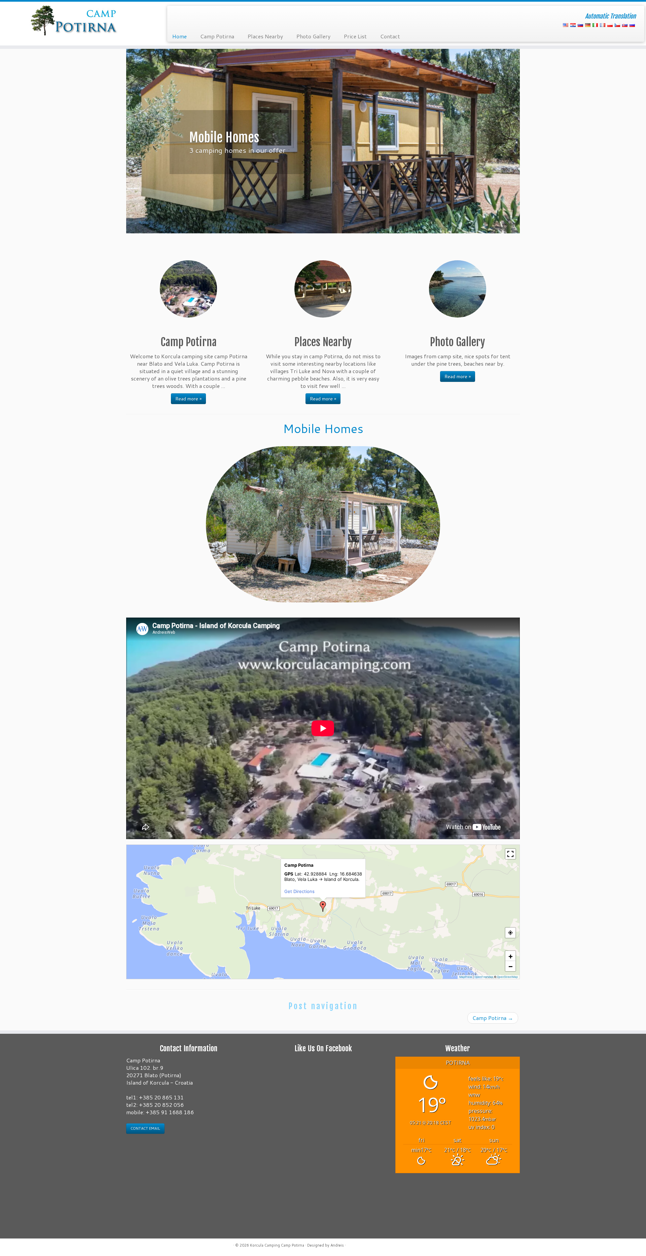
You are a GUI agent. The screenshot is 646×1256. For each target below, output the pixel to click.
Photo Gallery (313, 36)
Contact (390, 36)
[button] (323, 906)
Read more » (188, 398)
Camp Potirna (217, 36)
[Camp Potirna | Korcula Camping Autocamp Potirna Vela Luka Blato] (74, 20)
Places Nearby (265, 36)
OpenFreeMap (483, 977)
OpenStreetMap (507, 977)
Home (179, 36)
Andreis (337, 1245)
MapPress (465, 977)
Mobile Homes (323, 428)
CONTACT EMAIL (145, 1128)
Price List (355, 36)
